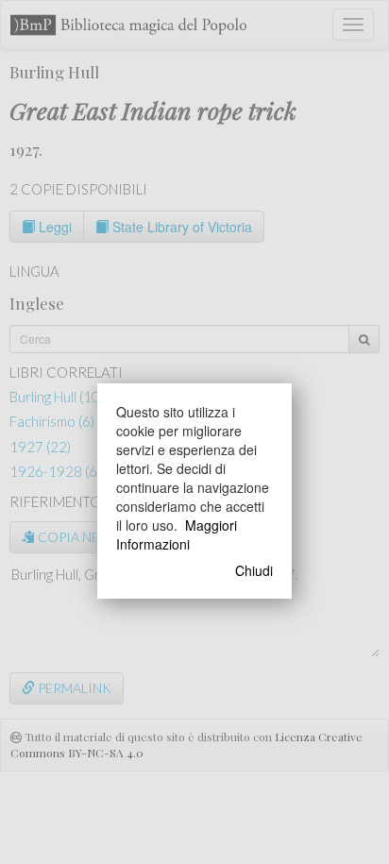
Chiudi (254, 570)
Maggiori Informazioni (176, 534)
